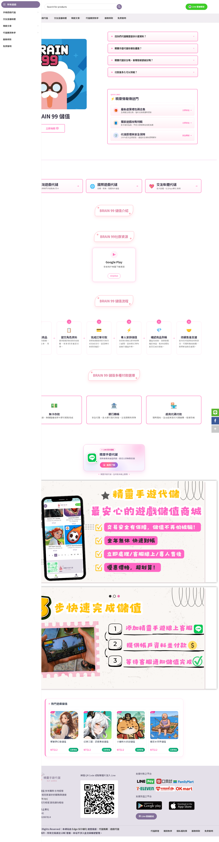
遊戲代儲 (114, 829)
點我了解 (109, 464)
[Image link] (47, 778)
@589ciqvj (42, 798)
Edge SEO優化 (79, 829)
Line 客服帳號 (198, 6)
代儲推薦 (103, 829)
